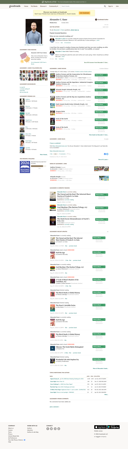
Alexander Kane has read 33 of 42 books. (38, 162)
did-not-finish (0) (24, 92)
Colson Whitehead (64, 209)
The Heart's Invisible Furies (65, 305)
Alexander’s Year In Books (28, 49)
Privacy (10, 434)
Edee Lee (27, 106)
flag (107, 42)
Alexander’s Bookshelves (28, 84)
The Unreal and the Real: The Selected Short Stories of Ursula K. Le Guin (69, 239)
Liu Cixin (61, 222)
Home (26, 6)
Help (9, 442)
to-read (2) (22, 87)
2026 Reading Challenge (27, 158)
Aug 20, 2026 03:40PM (57, 260)
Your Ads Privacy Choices (15, 440)
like (62, 42)
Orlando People (55, 177)
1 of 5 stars (98, 79)
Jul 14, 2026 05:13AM (56, 365)
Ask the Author (54, 26)
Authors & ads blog (32, 432)
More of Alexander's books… (100, 368)
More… (106, 394)
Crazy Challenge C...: (55, 384)
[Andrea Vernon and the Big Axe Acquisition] (52, 100)
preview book (73, 246)
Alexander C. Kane (59, 30)
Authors (29, 428)
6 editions (89, 79)
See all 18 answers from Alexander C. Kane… (96, 62)
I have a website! (55, 143)
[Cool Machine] (53, 210)
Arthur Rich (28, 134)
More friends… (44, 154)
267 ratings (27, 44)
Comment (61, 58)
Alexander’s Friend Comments (59, 398)
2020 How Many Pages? (67, 384)
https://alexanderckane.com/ (59, 146)
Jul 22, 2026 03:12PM (56, 340)
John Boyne (60, 307)
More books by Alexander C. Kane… (98, 135)
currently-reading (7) (25, 88)
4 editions (88, 91)
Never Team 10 (60, 381)
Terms (10, 432)
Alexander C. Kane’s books (58, 68)
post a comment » (54, 406)
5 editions (88, 100)
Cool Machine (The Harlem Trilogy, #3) (72, 207)
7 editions (89, 85)
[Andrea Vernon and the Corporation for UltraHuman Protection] (52, 77)
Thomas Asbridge (62, 294)
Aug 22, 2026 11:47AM (64, 202)
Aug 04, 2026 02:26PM (57, 298)
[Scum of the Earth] (52, 124)
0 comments (62, 154)
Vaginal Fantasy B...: (55, 378)
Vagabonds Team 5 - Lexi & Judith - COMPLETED (73, 389)
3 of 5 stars (101, 79)
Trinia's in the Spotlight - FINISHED (65, 392)
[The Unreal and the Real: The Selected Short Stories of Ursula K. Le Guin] (53, 200)
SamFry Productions (63, 361)
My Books (34, 6)
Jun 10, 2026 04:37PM (63, 227)
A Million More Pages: (55, 389)
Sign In (110, 6)
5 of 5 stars (104, 79)
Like (55, 154)
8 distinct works (79, 71)
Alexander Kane (61, 192)
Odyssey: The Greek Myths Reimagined (69, 347)
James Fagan (28, 140)
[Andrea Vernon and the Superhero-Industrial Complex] (52, 85)
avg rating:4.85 (39, 44)
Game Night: (53, 381)
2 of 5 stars (100, 79)
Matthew (27, 99)
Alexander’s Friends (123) (27, 96)
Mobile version (98, 431)
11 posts (106, 139)
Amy (26, 127)
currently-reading (69, 199)
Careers (10, 430)
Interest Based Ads (13, 436)
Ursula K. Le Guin (64, 198)
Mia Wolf (27, 113)
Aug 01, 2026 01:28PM (57, 327)
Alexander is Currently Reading (60, 188)
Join (117, 6)
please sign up (75, 30)
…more (97, 40)
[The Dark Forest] (53, 225)
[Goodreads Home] (14, 6)
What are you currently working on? (61, 36)
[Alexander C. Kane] (34, 43)
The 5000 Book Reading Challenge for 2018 (72, 378)
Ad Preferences (12, 438)
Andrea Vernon (55, 167)
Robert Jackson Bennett (64, 283)
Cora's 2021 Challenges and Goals (66, 386)
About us (10, 428)
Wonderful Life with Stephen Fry (67, 359)
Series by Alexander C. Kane (58, 163)
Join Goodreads (84, 13)
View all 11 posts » (103, 159)
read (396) (22, 90)
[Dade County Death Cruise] (52, 107)
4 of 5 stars (102, 79)
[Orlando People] (52, 93)
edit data (106, 24)
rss (107, 231)
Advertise (30, 430)
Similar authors (88, 71)
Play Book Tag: (53, 386)
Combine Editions (104, 68)
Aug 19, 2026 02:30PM (64, 213)
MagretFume (28, 120)
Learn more (105, 26)
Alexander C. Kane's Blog (57, 139)
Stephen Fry (60, 348)
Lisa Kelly (27, 147)
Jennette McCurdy (62, 254)
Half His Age (60, 253)
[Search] (105, 6)
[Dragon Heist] (52, 114)
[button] (43, 6)
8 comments (67, 42)
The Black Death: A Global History (68, 293)
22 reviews (33, 44)
